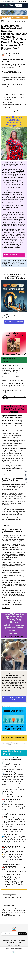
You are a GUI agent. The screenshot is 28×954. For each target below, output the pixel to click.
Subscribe (18, 5)
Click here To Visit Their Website (14, 255)
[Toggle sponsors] (26, 949)
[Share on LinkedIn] (25, 478)
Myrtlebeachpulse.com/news (11, 72)
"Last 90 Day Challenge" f (13, 212)
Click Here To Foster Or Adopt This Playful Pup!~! (14, 698)
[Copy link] (25, 482)
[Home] (3, 5)
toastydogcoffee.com (14, 636)
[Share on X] (25, 475)
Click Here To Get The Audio (14, 321)
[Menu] (24, 5)
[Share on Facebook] (25, 471)
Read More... (6, 474)
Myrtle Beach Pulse (2, 22)
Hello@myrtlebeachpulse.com (12, 316)
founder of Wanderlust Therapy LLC (13, 171)
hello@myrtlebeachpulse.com (12, 104)
